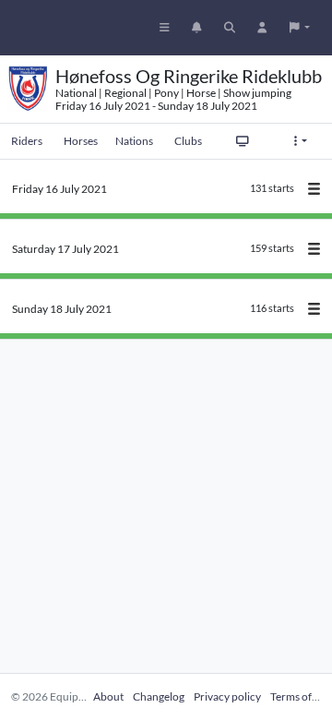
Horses (81, 141)
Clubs (188, 141)
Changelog (158, 696)
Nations (134, 141)
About (108, 696)
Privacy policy (227, 696)
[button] (300, 27)
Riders (26, 141)
